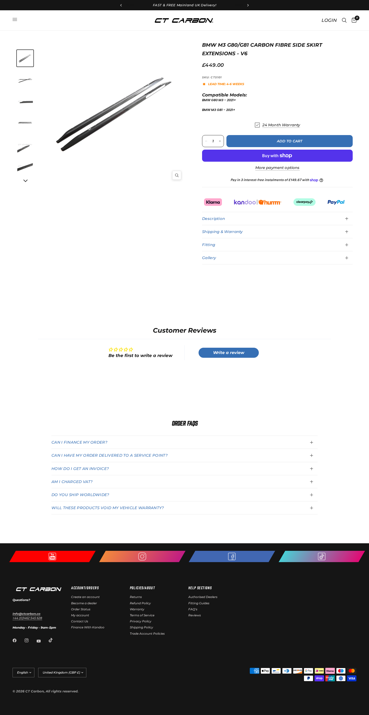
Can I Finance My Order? (79, 442)
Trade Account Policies (147, 633)
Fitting (208, 244)
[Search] (344, 20)
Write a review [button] (228, 352)
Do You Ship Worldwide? (80, 494)
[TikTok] (54, 640)
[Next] (25, 181)
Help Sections (200, 587)
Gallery (209, 257)
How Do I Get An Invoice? (80, 468)
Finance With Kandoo (87, 627)
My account (80, 615)
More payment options (277, 167)
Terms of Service (142, 615)
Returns (136, 597)
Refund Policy (140, 603)
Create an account (85, 597)
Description (213, 218)
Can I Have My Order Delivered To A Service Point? (109, 455)
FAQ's (192, 609)
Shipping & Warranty (222, 231)
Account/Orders (85, 587)
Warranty (137, 609)
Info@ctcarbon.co (26, 614)
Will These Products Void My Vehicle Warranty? (107, 507)
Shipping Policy (141, 627)
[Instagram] (30, 640)
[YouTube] (42, 640)
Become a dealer (84, 603)
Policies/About (142, 587)
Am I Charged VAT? (72, 481)
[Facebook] (18, 640)
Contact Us (79, 621)
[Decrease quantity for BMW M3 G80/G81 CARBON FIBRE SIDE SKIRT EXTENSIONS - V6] (206, 141)
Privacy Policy (140, 621)
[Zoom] (176, 175)
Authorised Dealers (202, 597)
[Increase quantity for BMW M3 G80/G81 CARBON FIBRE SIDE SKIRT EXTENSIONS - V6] (220, 141)
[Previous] (81, 113)
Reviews (194, 615)
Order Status (80, 609)
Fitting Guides (198, 603)
